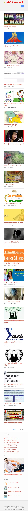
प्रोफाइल (5, 509)
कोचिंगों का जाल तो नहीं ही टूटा (11, 282)
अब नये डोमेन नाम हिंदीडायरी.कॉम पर (13, 263)
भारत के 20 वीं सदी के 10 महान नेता (10, 449)
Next (14, 429)
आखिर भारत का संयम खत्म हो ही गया (13, 423)
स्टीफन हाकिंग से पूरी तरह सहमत (12, 301)
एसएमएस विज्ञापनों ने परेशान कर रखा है (13, 223)
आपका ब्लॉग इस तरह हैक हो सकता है (13, 84)
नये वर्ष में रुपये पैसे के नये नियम (13, 482)
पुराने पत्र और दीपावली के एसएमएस (12, 65)
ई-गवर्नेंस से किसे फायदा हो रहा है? (12, 403)
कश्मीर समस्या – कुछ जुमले (10, 125)
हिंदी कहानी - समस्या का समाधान (13, 495)
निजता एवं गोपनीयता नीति (12, 507)
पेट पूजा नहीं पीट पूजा (9, 184)
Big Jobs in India (21, 509)
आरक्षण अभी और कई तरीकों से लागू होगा (10, 447)
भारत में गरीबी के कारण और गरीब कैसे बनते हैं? (11, 442)
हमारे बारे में (17, 506)
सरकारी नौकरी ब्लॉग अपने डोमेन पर (10, 444)
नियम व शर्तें (6, 507)
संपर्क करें (21, 506)
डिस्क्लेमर (18, 507)
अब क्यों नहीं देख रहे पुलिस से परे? (12, 203)
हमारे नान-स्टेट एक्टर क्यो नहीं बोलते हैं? (13, 384)
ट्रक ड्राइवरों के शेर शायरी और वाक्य (10, 437)
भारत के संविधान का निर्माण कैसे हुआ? (10, 440)
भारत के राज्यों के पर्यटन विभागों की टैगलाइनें (11, 451)
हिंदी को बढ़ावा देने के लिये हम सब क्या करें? (11, 453)
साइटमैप (22, 507)
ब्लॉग (4, 455)
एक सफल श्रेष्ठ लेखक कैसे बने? (13, 487)
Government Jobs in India (12, 509)
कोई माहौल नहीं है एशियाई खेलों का (12, 46)
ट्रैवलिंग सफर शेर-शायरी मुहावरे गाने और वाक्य (11, 438)
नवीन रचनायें (6, 479)
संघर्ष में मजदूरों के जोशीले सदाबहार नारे (10, 446)
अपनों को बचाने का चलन (10, 26)
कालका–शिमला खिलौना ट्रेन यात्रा (12, 165)
